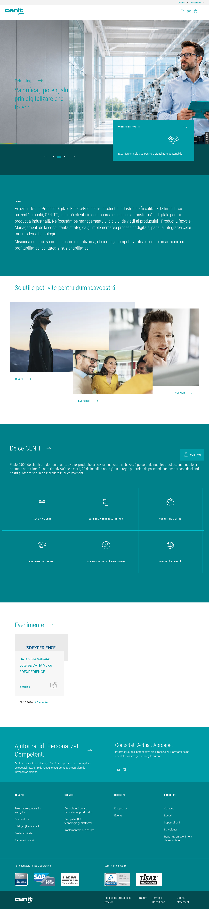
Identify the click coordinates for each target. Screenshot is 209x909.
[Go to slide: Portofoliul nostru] (53, 157)
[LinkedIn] (124, 769)
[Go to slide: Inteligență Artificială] (64, 156)
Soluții (19, 379)
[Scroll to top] (202, 902)
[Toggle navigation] (202, 10)
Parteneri (84, 401)
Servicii (180, 392)
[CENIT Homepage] (14, 11)
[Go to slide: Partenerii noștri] (58, 156)
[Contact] (189, 10)
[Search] (182, 10)
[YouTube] (118, 769)
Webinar (25, 687)
